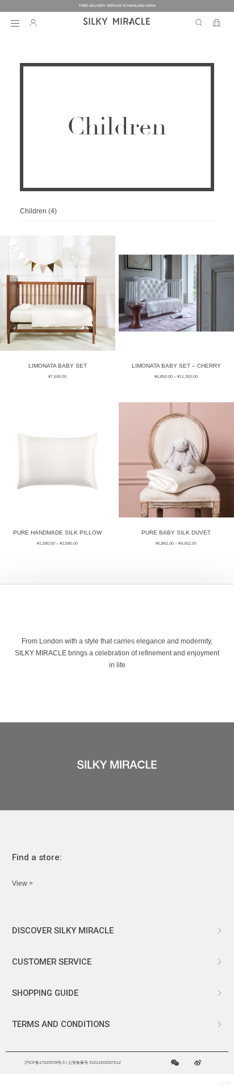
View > (22, 883)
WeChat (175, 1063)
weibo (198, 1063)
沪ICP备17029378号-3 (44, 1062)
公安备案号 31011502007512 (94, 1062)
